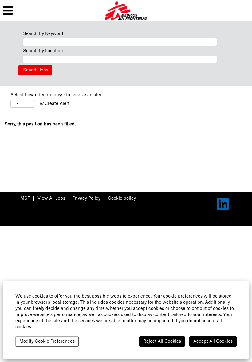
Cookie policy (122, 198)
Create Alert (56, 104)
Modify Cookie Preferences (47, 341)
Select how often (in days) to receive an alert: (57, 95)
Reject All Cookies (162, 341)
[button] (42, 10)
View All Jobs (51, 198)
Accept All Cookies (213, 341)
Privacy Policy (86, 198)
